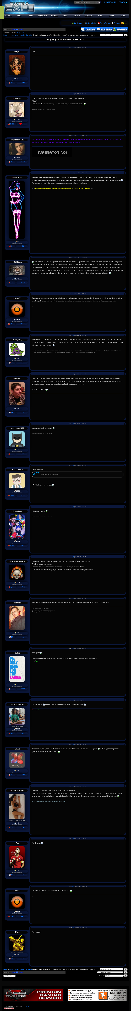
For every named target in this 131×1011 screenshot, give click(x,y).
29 (73, 423)
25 (73, 257)
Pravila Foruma (105, 23)
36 (73, 744)
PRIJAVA (121, 2)
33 (73, 598)
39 (73, 886)
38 (73, 838)
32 (73, 557)
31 (73, 506)
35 (73, 700)
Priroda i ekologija (26, 35)
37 (73, 786)
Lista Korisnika (91, 23)
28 (73, 374)
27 (73, 335)
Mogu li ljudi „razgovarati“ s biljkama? (46, 35)
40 (73, 927)
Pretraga (117, 23)
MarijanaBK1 (20, 33)
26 (73, 293)
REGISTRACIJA (110, 2)
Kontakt (27, 1006)
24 (73, 173)
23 (73, 135)
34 (73, 648)
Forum (5, 35)
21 (73, 47)
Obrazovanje (13, 35)
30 (73, 465)
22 (73, 94)
